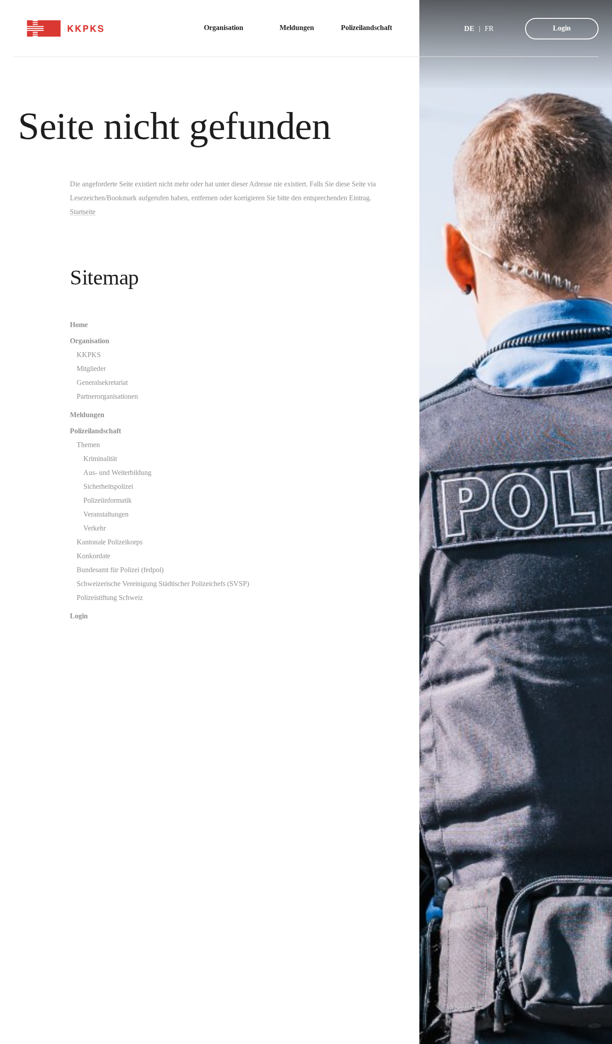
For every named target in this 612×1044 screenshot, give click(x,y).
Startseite (82, 212)
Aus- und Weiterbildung (117, 472)
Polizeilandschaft (95, 431)
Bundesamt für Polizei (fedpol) (120, 570)
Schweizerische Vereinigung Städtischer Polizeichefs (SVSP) (163, 583)
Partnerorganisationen (107, 396)
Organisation (89, 341)
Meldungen (87, 414)
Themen (88, 445)
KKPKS (89, 354)
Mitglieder (91, 368)
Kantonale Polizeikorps (109, 542)
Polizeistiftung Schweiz (110, 597)
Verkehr (94, 528)
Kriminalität (100, 458)
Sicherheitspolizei (108, 486)
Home (79, 324)
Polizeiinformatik (107, 500)
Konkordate (93, 556)
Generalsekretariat (102, 382)
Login (562, 28)
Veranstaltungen (106, 514)
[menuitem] (228, 28)
